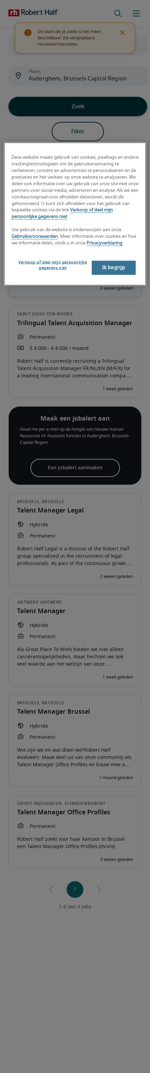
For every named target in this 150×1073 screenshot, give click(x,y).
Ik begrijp (113, 267)
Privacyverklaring (104, 243)
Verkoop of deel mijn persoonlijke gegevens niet (52, 264)
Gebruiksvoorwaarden (35, 236)
